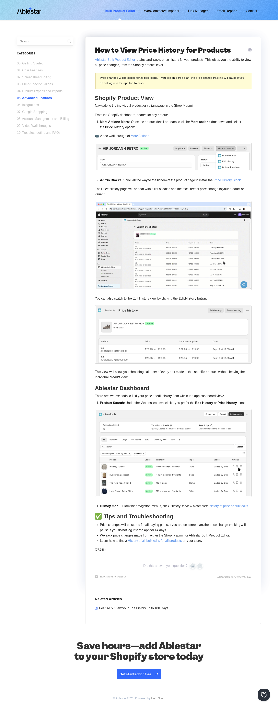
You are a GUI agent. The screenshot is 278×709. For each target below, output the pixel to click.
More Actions (140, 136)
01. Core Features (30, 70)
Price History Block (227, 180)
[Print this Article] (250, 50)
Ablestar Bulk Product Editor (115, 59)
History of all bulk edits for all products (155, 540)
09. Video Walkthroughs (34, 125)
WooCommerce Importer (161, 11)
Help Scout (158, 698)
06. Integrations (28, 105)
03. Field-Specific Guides (35, 84)
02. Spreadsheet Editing (34, 77)
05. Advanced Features (34, 98)
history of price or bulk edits (228, 506)
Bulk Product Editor (120, 11)
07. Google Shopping (32, 112)
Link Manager (198, 11)
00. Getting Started (30, 63)
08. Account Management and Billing (43, 119)
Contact (251, 11)
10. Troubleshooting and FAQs (38, 132)
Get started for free (135, 674)
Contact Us (120, 576)
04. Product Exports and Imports (39, 91)
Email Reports (227, 11)
